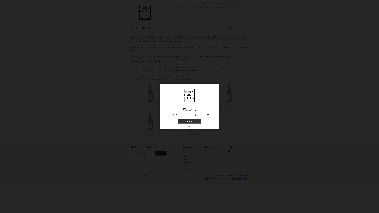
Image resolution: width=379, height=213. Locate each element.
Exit (189, 126)
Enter (189, 121)
